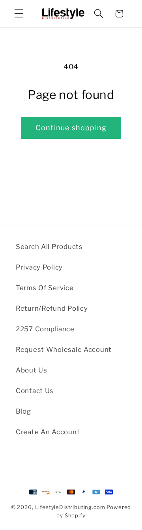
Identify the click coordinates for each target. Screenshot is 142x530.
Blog (23, 411)
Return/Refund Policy (52, 308)
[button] (19, 13)
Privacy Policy (39, 267)
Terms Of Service (45, 288)
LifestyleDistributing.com (70, 507)
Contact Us (35, 391)
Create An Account (48, 432)
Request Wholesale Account (64, 349)
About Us (31, 370)
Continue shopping (71, 127)
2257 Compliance (45, 329)
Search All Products (49, 247)
